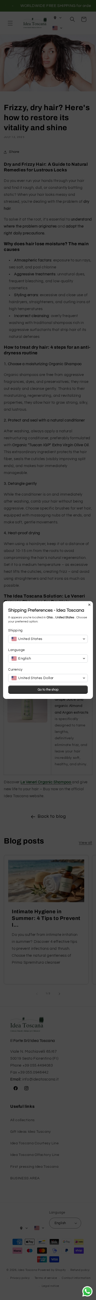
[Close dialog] (89, 604)
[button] (48, 639)
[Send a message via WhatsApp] (87, 1291)
